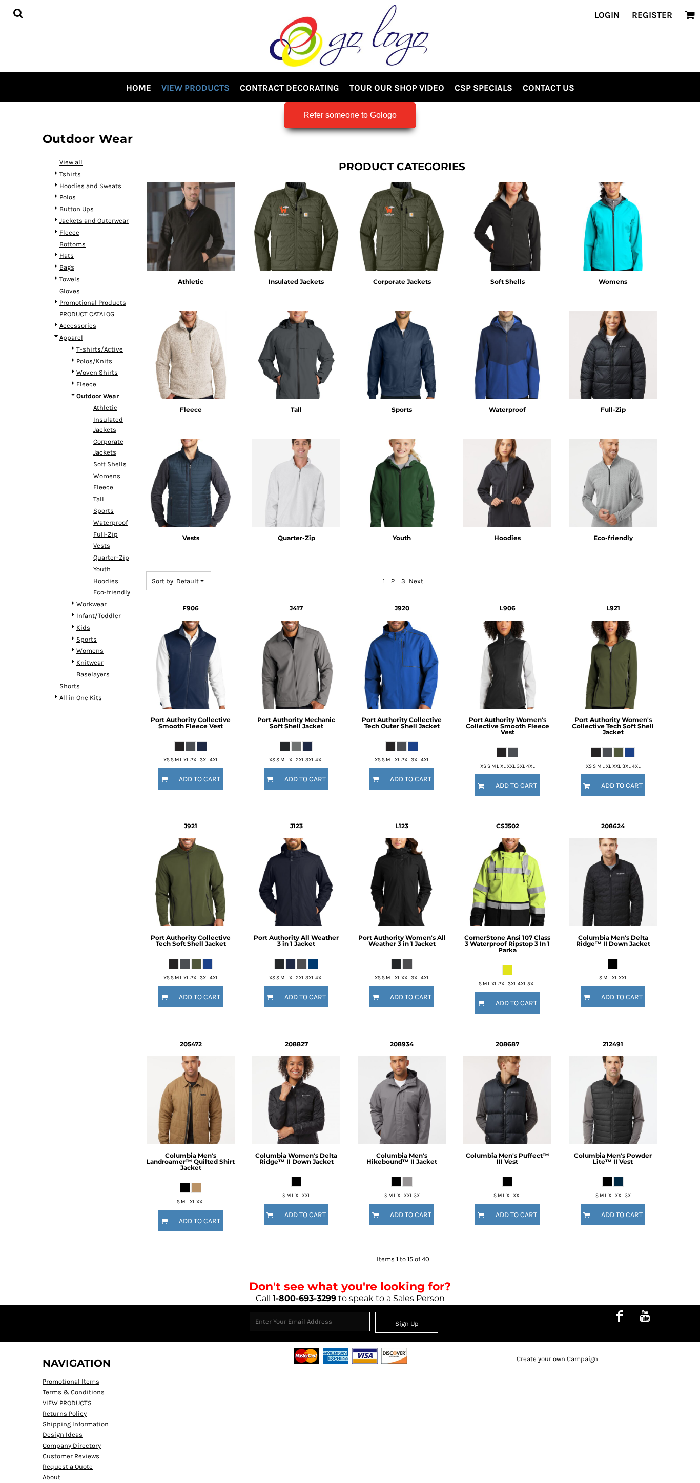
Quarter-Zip (111, 557)
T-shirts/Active (99, 349)
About (51, 1477)
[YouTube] (644, 1315)
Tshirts (70, 174)
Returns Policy (65, 1413)
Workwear (91, 604)
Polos (67, 197)
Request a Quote (68, 1466)
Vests (101, 545)
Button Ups (76, 209)
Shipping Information (76, 1424)
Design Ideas (63, 1434)
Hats (66, 255)
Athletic (105, 407)
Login (607, 15)
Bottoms (72, 244)
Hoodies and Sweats (90, 186)
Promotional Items (71, 1381)
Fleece (69, 232)
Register (652, 15)
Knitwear (90, 662)
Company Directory (72, 1445)
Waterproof (110, 522)
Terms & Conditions (74, 1392)
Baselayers (93, 674)
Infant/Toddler (98, 616)
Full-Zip (105, 534)
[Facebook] (619, 1315)
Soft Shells (110, 464)
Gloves (69, 291)
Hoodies (105, 581)
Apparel (71, 337)
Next (416, 581)
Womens (106, 476)
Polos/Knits (94, 361)
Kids (83, 627)
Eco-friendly (111, 592)
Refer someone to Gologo (350, 115)
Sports (103, 510)
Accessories (77, 325)
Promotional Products (92, 302)
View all (71, 162)
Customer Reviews (71, 1456)
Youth (102, 569)
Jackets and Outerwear (94, 220)
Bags (66, 267)
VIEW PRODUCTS (67, 1403)
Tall (98, 499)
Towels (69, 279)
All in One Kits (80, 698)
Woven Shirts (97, 372)
